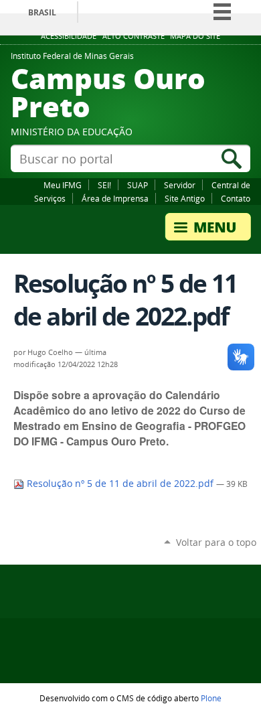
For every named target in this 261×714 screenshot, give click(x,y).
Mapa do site (195, 36)
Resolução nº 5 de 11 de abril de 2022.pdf (120, 484)
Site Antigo (185, 198)
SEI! (104, 185)
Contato (235, 198)
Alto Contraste (133, 36)
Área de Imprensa (115, 198)
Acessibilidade (68, 36)
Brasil (42, 12)
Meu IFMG (63, 185)
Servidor (179, 185)
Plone (211, 698)
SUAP (137, 185)
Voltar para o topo (216, 542)
